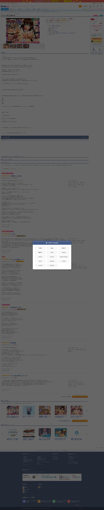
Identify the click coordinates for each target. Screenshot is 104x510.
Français (52, 256)
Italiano (40, 261)
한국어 (52, 252)
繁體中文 (40, 252)
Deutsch (40, 256)
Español (63, 252)
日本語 (40, 248)
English (52, 248)
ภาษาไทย (40, 265)
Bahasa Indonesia (63, 256)
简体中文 (64, 248)
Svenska (64, 261)
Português (52, 261)
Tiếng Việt (52, 265)
